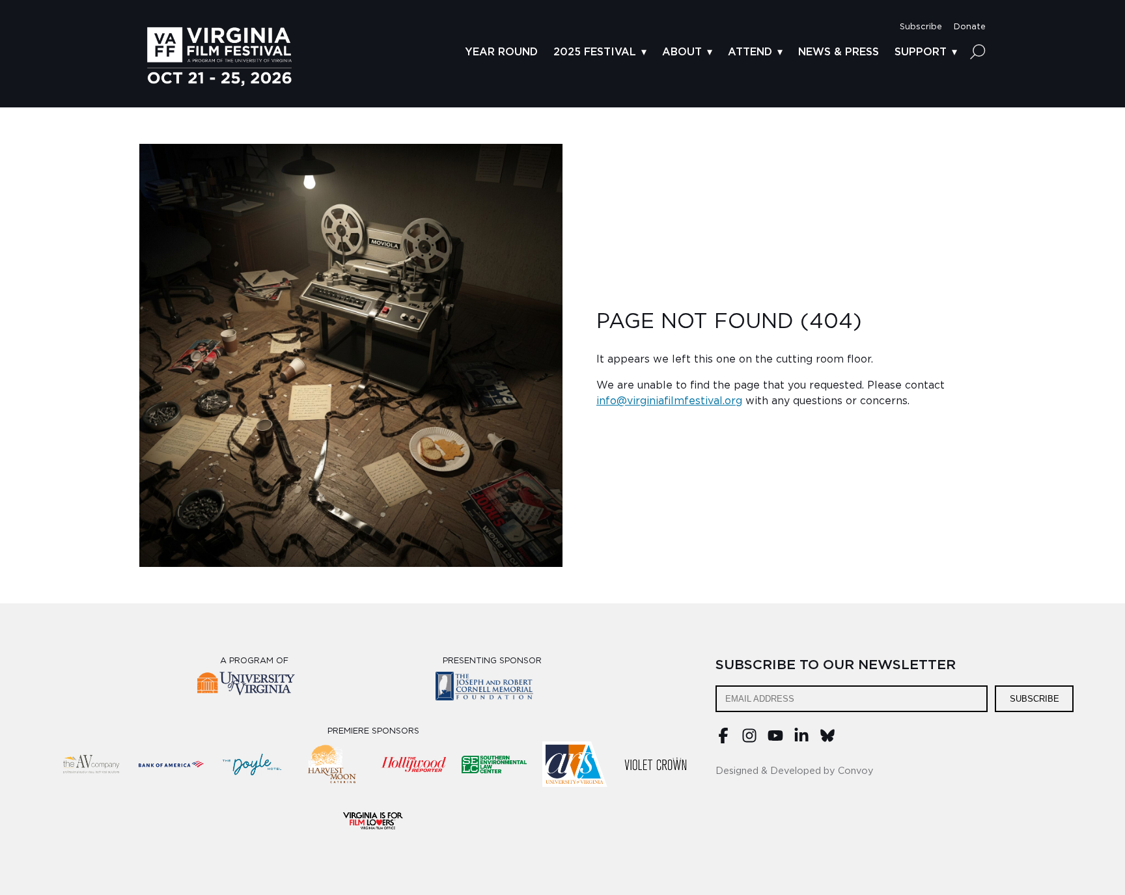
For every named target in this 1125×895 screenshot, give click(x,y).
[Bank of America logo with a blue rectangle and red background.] (171, 764)
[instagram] (749, 740)
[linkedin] (801, 740)
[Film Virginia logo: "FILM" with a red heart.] (373, 820)
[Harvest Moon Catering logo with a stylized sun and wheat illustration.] (332, 764)
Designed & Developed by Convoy (794, 771)
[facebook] (723, 740)
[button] (921, 27)
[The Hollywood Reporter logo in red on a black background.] (413, 764)
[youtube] (775, 740)
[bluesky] (827, 740)
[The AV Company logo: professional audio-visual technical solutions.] (90, 764)
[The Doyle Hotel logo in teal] (252, 764)
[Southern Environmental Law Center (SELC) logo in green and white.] (494, 764)
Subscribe (1034, 699)
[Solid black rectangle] (655, 764)
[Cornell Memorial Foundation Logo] (492, 688)
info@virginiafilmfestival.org (669, 401)
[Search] (978, 51)
